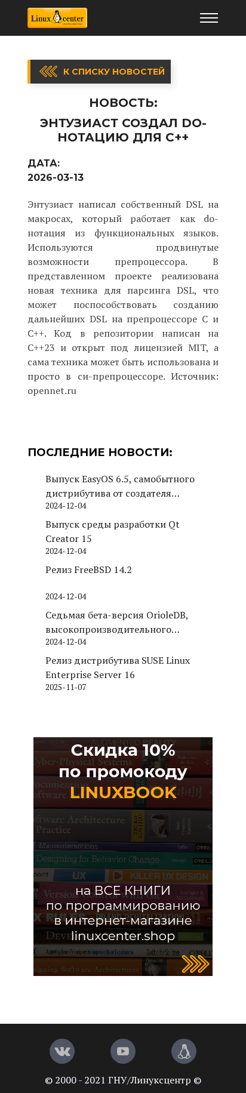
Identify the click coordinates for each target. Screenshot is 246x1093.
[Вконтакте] (62, 1051)
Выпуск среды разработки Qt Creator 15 (112, 531)
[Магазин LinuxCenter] (183, 1051)
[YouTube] (123, 1051)
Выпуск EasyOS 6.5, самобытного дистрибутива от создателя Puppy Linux (120, 486)
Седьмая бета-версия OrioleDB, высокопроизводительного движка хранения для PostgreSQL (123, 622)
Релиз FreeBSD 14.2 (88, 569)
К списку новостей (114, 71)
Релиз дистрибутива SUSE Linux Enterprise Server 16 (117, 667)
